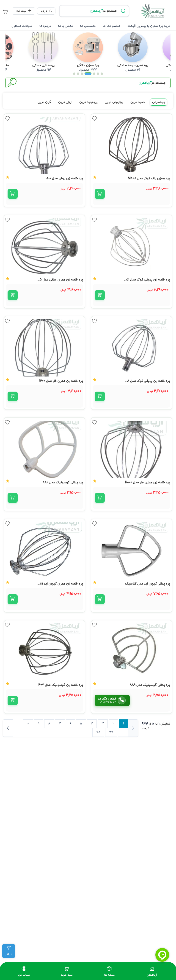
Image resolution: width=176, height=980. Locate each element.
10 (28, 723)
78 (98, 732)
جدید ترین (137, 102)
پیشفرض (158, 102)
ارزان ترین (65, 102)
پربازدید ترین (88, 102)
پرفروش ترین (114, 102)
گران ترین (44, 102)
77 (111, 732)
